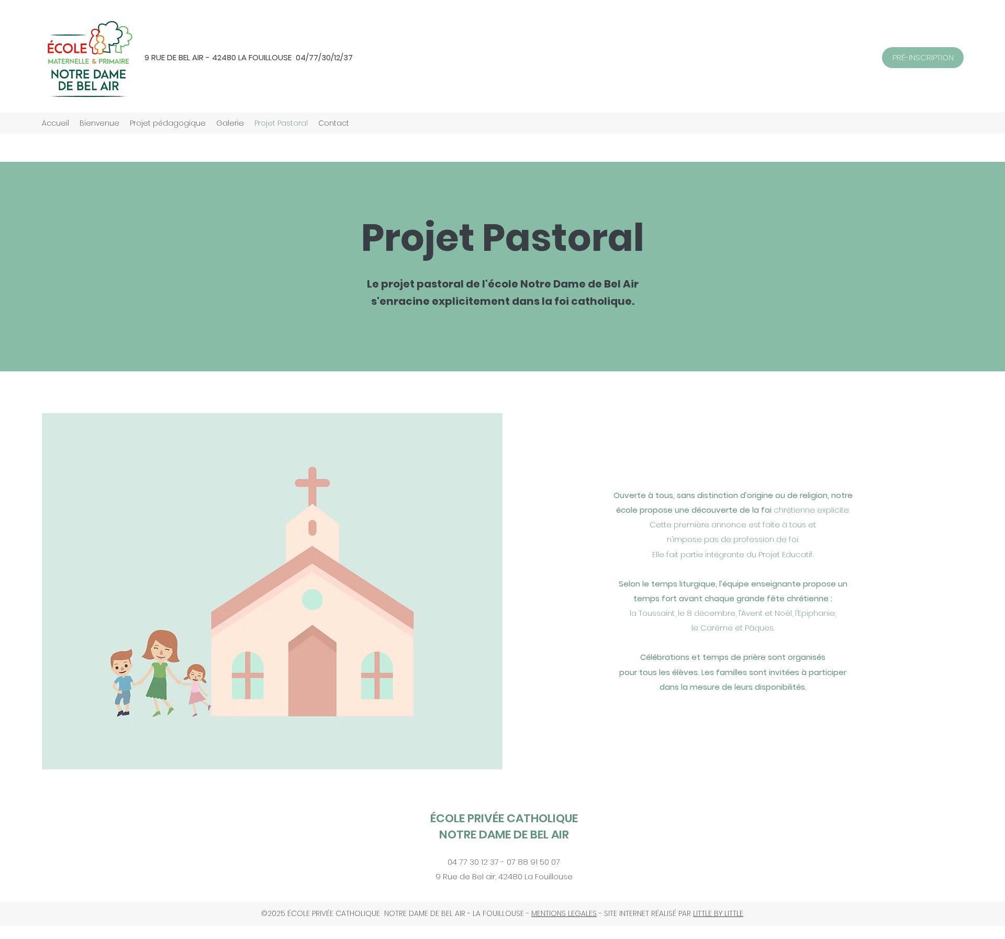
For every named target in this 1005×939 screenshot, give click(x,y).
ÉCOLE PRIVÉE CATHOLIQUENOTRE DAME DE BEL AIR (504, 826)
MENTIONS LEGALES (564, 913)
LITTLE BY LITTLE (718, 913)
